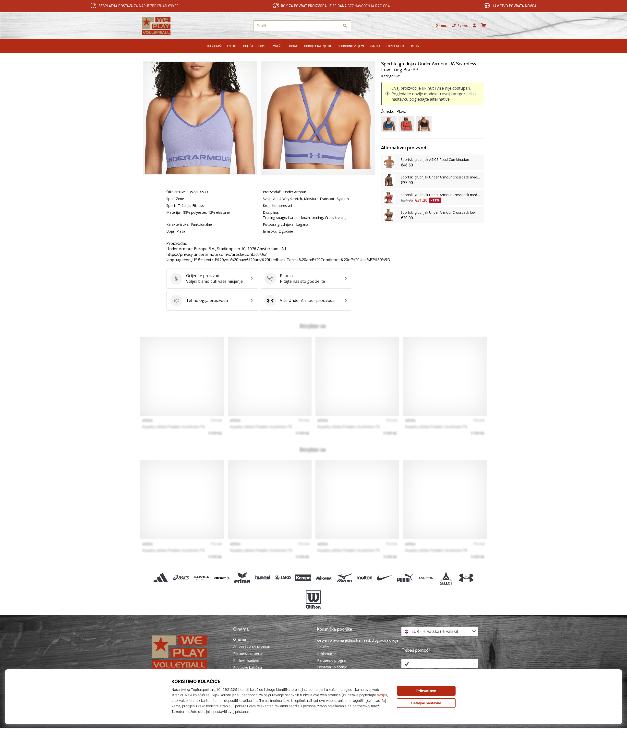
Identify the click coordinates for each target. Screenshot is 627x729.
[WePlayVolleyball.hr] (187, 652)
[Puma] (405, 578)
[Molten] (364, 578)
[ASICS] (181, 578)
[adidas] (161, 578)
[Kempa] (303, 578)
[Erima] (242, 578)
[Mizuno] (344, 578)
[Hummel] (262, 578)
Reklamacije (326, 653)
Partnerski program (249, 653)
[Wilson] (313, 599)
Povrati (323, 647)
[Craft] (222, 578)
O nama (440, 25)
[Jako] (283, 578)
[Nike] (385, 578)
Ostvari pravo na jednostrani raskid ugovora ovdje (357, 640)
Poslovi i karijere (246, 660)
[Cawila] (201, 578)
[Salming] (425, 578)
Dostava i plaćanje (332, 667)
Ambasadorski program (252, 646)
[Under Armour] (466, 578)
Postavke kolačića (247, 667)
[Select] (446, 578)
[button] (336, 26)
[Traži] (345, 26)
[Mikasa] (324, 578)
